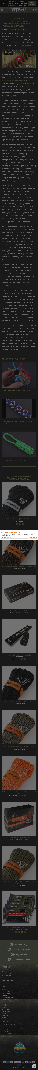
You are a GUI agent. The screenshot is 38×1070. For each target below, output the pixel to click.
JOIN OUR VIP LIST (32, 537)
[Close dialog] (37, 530)
